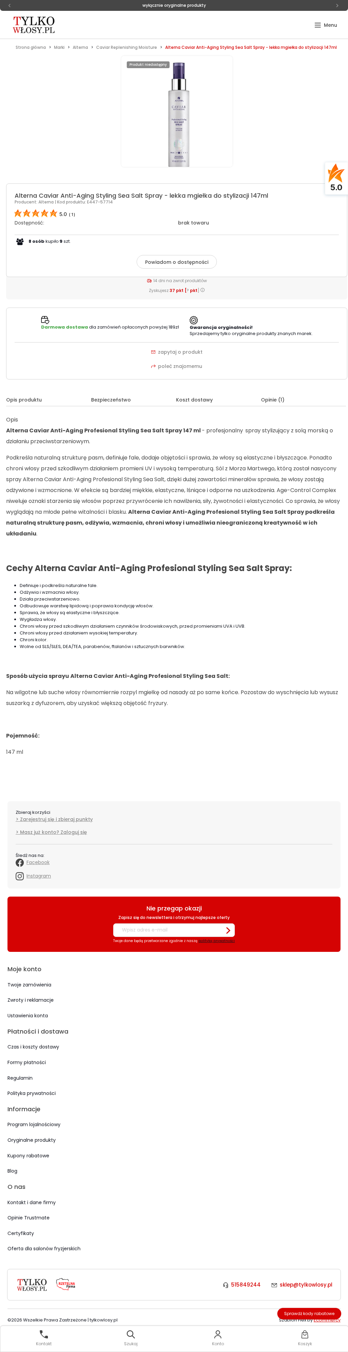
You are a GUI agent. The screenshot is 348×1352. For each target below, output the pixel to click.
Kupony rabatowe (28, 1155)
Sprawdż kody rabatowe (309, 1313)
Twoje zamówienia (29, 984)
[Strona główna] (34, 24)
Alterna (46, 202)
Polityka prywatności (31, 1093)
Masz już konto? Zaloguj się (53, 832)
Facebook (38, 862)
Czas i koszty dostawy (33, 1046)
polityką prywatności (216, 940)
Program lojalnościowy (33, 1124)
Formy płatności (26, 1062)
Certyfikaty (20, 1233)
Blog (12, 1171)
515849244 (246, 1284)
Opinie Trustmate (28, 1217)
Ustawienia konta (27, 1015)
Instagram (39, 876)
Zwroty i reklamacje (30, 1000)
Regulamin (20, 1078)
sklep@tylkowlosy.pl (306, 1284)
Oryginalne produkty (31, 1140)
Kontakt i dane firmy (31, 1202)
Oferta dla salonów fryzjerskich (44, 1248)
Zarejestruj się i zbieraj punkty (56, 819)
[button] (325, 25)
